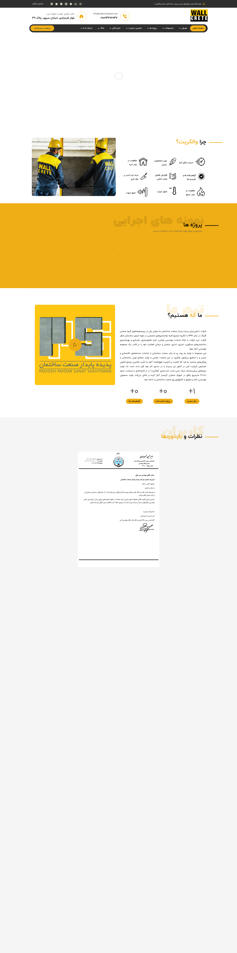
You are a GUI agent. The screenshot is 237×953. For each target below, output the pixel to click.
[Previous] (201, 468)
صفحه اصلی (150, 730)
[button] (80, 4)
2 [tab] (118, 299)
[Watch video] (75, 370)
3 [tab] (115, 299)
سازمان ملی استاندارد (146, 739)
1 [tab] (121, 299)
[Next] (207, 468)
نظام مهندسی (149, 734)
